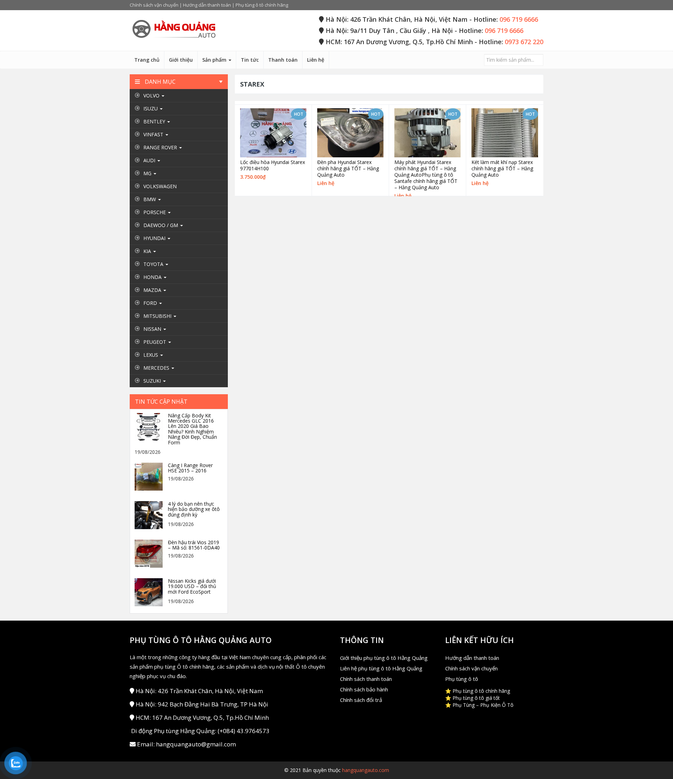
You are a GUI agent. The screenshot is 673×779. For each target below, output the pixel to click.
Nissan (153, 329)
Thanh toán (283, 59)
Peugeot (155, 342)
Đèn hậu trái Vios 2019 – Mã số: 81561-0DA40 (194, 545)
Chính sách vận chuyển (154, 5)
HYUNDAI (155, 238)
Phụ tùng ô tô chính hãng (262, 5)
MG (148, 173)
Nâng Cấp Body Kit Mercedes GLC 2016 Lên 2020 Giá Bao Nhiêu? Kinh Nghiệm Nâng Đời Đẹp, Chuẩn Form (192, 429)
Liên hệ (315, 59)
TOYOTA (154, 264)
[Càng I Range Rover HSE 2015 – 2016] (150, 476)
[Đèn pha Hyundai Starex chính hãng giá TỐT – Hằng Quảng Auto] (350, 132)
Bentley (154, 121)
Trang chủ (146, 59)
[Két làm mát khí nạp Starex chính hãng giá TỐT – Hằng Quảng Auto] (504, 133)
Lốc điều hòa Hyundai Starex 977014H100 (272, 165)
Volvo (152, 95)
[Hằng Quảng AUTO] (173, 29)
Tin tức (250, 59)
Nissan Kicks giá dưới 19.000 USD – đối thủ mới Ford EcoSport (192, 586)
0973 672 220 (524, 41)
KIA (147, 251)
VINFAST (154, 134)
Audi (150, 160)
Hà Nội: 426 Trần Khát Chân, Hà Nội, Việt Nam (199, 691)
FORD (150, 303)
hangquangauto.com (365, 770)
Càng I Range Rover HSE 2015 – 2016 (190, 468)
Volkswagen (160, 186)
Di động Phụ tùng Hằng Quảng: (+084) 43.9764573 (200, 731)
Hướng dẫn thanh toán (207, 5)
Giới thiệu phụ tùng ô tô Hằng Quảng (384, 657)
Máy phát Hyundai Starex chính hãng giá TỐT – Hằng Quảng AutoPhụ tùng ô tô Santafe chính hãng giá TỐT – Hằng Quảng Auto (425, 175)
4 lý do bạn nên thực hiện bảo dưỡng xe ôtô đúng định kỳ (194, 509)
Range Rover (160, 147)
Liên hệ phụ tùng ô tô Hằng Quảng (381, 668)
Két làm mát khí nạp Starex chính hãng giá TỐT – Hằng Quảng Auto (502, 168)
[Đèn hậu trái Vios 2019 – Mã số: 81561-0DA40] (150, 553)
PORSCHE (155, 212)
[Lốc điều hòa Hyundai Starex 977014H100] (273, 132)
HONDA (153, 277)
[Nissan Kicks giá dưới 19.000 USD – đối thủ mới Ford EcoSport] (150, 591)
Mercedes (157, 367)
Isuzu (151, 108)
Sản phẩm (215, 59)
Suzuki (152, 380)
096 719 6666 (518, 19)
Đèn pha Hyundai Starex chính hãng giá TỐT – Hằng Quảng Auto (348, 168)
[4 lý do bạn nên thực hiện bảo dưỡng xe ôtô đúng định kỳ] (150, 514)
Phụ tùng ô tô (461, 678)
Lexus (151, 354)
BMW (150, 199)
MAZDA (153, 290)
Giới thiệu (181, 59)
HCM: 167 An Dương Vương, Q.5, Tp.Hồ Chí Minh (202, 717)
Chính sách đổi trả (361, 699)
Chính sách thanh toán (366, 678)
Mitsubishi (158, 316)
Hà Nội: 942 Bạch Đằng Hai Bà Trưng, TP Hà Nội (202, 704)
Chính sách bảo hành (364, 689)
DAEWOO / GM (161, 225)
